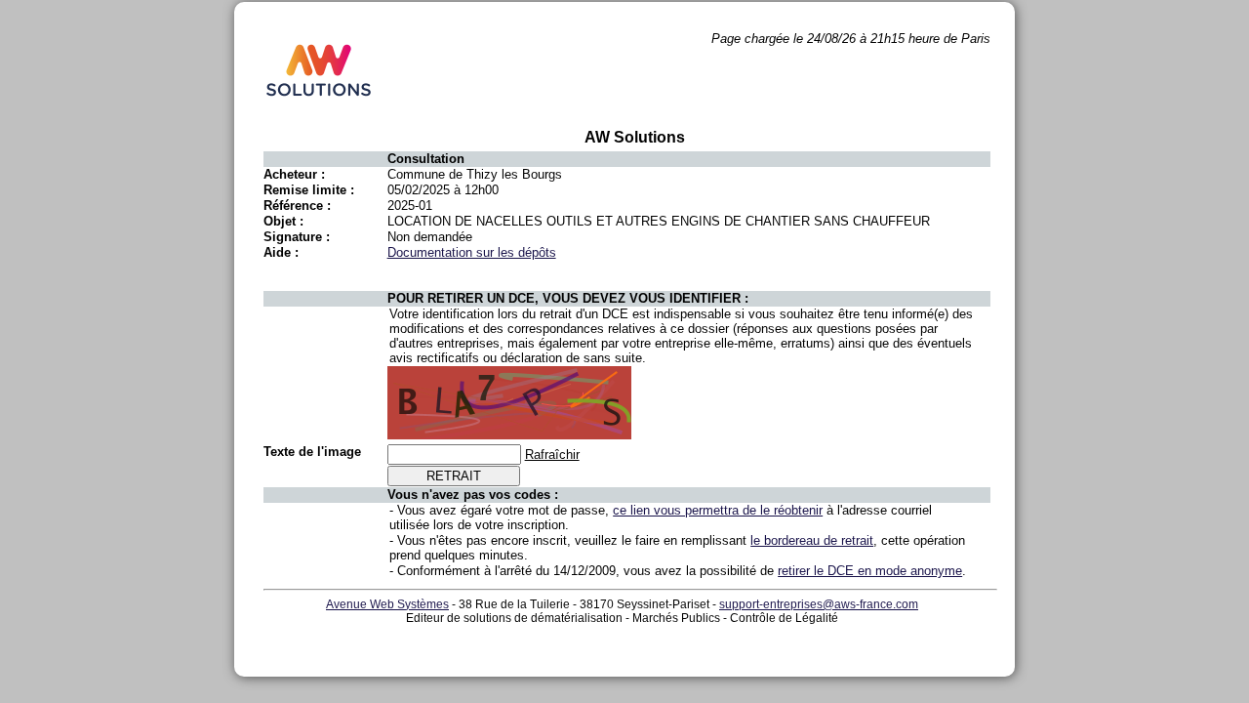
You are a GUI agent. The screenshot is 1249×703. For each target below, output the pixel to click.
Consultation (425, 158)
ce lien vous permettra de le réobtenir (718, 510)
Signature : (296, 236)
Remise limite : (308, 190)
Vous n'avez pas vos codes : (472, 494)
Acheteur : (294, 174)
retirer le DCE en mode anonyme (870, 570)
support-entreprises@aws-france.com (818, 604)
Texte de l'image (312, 451)
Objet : (283, 221)
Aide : (281, 252)
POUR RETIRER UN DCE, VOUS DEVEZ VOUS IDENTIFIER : (567, 298)
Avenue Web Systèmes (387, 604)
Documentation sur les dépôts (471, 252)
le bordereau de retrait (811, 540)
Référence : (297, 205)
